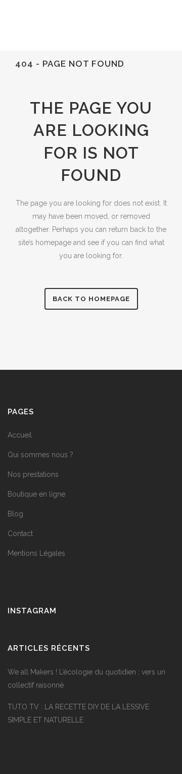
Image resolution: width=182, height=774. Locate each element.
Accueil (20, 435)
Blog (15, 514)
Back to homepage (91, 299)
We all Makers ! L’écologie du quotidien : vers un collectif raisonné (86, 678)
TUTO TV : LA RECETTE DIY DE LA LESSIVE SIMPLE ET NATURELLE (78, 713)
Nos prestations (33, 474)
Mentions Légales (36, 553)
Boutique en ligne (36, 494)
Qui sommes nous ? (40, 455)
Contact (20, 533)
